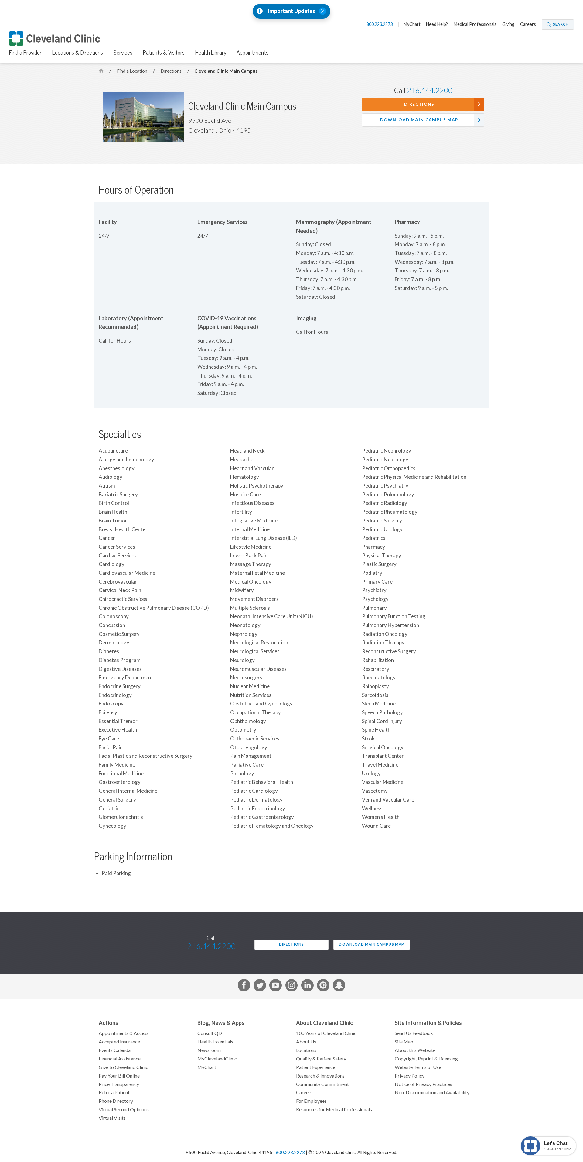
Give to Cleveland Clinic (123, 1067)
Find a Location (132, 71)
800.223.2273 (380, 24)
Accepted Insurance (119, 1042)
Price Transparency (119, 1084)
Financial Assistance (120, 1059)
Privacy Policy (409, 1076)
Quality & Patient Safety (321, 1059)
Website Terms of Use (418, 1067)
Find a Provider (25, 52)
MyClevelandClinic (217, 1059)
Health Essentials (215, 1042)
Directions (171, 71)
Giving (508, 24)
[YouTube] (275, 986)
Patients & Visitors (164, 52)
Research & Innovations (320, 1076)
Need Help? (437, 24)
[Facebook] (244, 986)
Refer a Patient (114, 1092)
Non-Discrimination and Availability (432, 1092)
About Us (306, 1042)
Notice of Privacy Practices (423, 1084)
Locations (306, 1050)
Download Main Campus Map (419, 119)
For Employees (311, 1101)
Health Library (210, 52)
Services (123, 52)
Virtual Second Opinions (124, 1109)
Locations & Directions (77, 52)
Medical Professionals (475, 24)
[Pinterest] (323, 986)
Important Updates (291, 11)
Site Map (404, 1042)
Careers (528, 24)
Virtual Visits (112, 1118)
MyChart (412, 24)
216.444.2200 (429, 90)
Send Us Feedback (414, 1033)
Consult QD (209, 1033)
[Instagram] (291, 986)
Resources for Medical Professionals (334, 1109)
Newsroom (209, 1050)
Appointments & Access (123, 1033)
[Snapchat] (339, 986)
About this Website (415, 1050)
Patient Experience (315, 1067)
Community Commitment (322, 1084)
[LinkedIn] (307, 986)
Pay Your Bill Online (119, 1076)
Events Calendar (115, 1050)
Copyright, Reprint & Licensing (426, 1059)
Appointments (252, 52)
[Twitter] (260, 986)
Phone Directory (116, 1101)
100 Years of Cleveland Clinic (326, 1033)
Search (561, 24)
